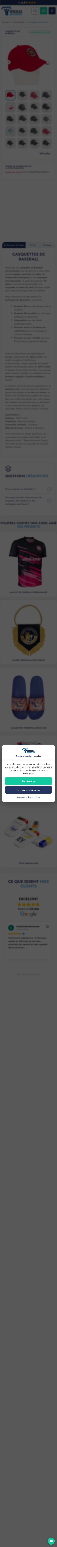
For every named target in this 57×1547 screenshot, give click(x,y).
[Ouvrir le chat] (51, 1541)
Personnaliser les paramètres (28, 797)
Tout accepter (28, 781)
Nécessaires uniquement (28, 789)
